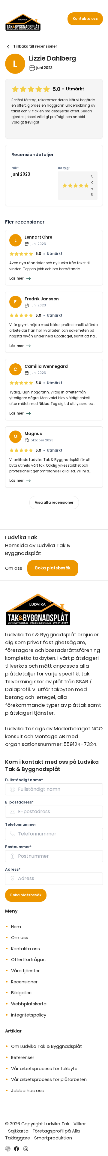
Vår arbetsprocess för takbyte (44, 1069)
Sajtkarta (18, 1131)
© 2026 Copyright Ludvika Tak (37, 1123)
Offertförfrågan (28, 960)
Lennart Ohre (38, 237)
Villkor (80, 1123)
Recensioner (24, 982)
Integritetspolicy (28, 1015)
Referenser (22, 1057)
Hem (16, 927)
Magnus (33, 434)
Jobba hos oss (27, 1091)
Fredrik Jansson (42, 299)
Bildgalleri (21, 993)
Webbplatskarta (28, 1004)
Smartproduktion (53, 1138)
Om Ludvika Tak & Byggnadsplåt (46, 1046)
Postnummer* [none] (18, 847)
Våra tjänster (25, 971)
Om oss (13, 568)
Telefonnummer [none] (20, 824)
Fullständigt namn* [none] (24, 780)
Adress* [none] (12, 869)
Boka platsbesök (52, 568)
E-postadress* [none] (19, 802)
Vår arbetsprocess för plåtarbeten (49, 1079)
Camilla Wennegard (46, 366)
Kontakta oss (85, 18)
